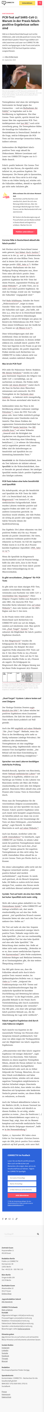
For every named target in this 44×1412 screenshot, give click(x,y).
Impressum (6, 1394)
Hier (3, 1337)
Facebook (5, 1356)
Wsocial (5, 1361)
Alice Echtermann (11, 57)
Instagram (5, 1348)
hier (27, 1370)
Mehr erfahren (7, 1310)
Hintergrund (8, 14)
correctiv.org (8, 3)
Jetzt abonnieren (22, 1195)
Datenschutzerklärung (15, 1205)
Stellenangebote (24, 1329)
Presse (4, 1391)
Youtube (5, 1353)
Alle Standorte (7, 1302)
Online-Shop (6, 1293)
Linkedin (5, 1350)
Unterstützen (27, 3)
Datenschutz (6, 1397)
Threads (5, 1358)
